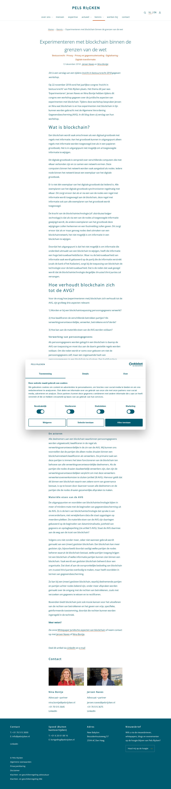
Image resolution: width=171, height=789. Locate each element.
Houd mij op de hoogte (138, 748)
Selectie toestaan (86, 422)
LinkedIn (71, 647)
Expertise (73, 17)
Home (51, 29)
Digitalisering (112, 55)
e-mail (82, 647)
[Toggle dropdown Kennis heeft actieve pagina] (103, 17)
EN (154, 12)
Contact (126, 17)
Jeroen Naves (88, 64)
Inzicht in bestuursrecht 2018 (96, 72)
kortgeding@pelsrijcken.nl (63, 739)
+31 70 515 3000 (20, 732)
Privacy (70, 55)
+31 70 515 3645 (57, 706)
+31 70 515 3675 (95, 706)
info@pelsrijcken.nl (21, 736)
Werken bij (112, 17)
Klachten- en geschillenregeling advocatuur (29, 774)
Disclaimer (15, 770)
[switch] (70, 411)
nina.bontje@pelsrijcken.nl (62, 702)
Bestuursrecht (58, 55)
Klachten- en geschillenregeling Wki (26, 779)
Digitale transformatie (85, 59)
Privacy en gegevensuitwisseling (89, 55)
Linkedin (14, 743)
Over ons (45, 17)
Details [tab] (85, 374)
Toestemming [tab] (45, 374)
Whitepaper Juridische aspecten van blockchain (81, 630)
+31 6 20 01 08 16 (59, 735)
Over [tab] (125, 374)
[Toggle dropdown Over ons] (52, 17)
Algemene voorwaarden (20, 762)
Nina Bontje (102, 64)
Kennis (98, 17)
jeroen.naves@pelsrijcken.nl (101, 702)
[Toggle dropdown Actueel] (91, 17)
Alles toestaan (124, 422)
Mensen (60, 17)
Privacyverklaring (17, 766)
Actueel (85, 17)
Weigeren (47, 422)
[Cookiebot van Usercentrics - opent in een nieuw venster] (131, 364)
